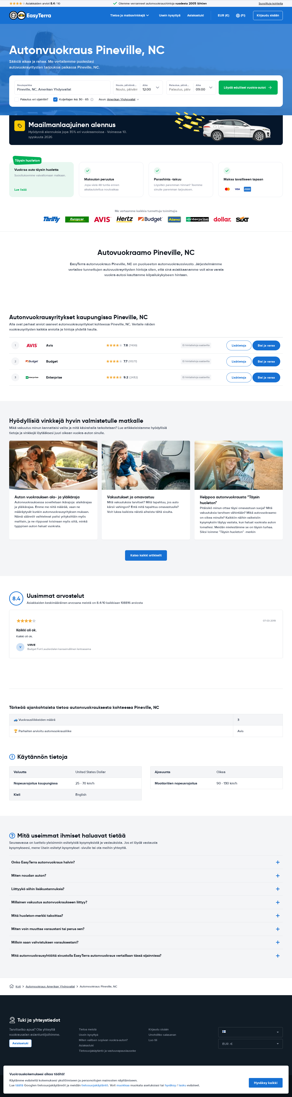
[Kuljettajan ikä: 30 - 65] (55, 99)
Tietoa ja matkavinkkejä (127, 15)
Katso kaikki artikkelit (146, 555)
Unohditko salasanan (162, 1035)
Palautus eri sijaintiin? (33, 99)
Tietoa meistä (87, 1029)
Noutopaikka (24, 85)
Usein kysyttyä (169, 15)
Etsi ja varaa (266, 345)
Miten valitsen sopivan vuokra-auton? (103, 1040)
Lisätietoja (239, 345)
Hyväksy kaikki (265, 1082)
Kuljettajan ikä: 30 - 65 (73, 99)
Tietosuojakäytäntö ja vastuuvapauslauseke (107, 1051)
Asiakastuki (195, 15)
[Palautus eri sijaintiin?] (16, 99)
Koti (18, 986)
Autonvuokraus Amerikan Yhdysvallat (50, 986)
